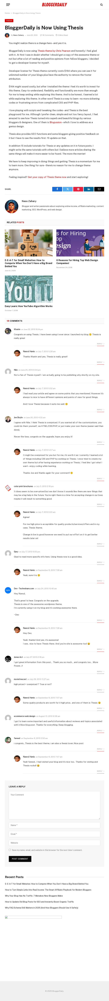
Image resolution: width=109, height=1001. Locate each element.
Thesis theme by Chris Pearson (54, 50)
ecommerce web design (24, 716)
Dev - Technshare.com (24, 588)
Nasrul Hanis (29, 351)
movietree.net (20, 679)
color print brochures (23, 486)
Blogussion (56, 122)
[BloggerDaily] (54, 4)
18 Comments (48, 35)
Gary (16, 552)
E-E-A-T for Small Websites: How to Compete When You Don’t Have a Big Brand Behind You (28, 263)
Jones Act (18, 657)
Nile (16, 370)
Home (7, 13)
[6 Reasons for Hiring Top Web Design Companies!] (80, 242)
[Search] (101, 4)
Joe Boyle (18, 417)
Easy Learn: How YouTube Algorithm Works (29, 306)
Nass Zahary (18, 35)
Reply (100, 344)
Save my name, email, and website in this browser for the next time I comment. (47, 850)
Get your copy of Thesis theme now (47, 177)
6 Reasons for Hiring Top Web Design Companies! (77, 262)
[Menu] (8, 4)
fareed (17, 738)
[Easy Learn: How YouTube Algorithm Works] (29, 289)
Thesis (9, 20)
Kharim (17, 329)
